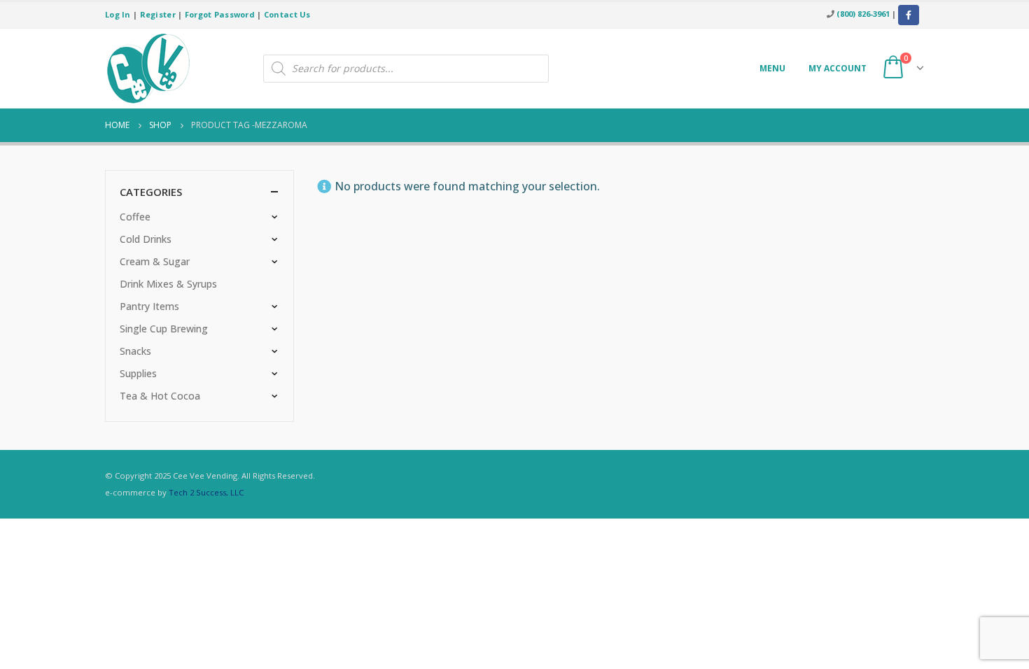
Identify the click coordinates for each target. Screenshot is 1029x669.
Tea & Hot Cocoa (160, 395)
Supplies (138, 373)
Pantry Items (149, 306)
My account (837, 68)
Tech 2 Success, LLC (206, 492)
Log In (118, 14)
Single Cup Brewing (164, 328)
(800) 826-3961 (863, 13)
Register (158, 14)
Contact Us (287, 14)
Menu (772, 68)
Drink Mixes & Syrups (168, 283)
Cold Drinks (146, 239)
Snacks (135, 351)
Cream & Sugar (155, 261)
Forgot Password (220, 14)
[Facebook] (908, 15)
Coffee (135, 216)
